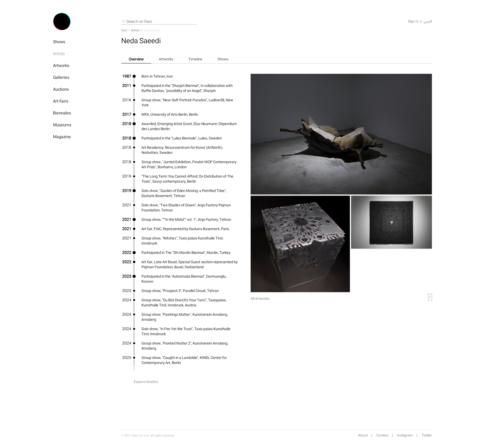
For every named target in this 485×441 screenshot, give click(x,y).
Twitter (427, 435)
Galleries (61, 77)
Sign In (413, 21)
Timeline (195, 59)
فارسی (428, 21)
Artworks (61, 65)
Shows (59, 41)
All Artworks (260, 298)
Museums (62, 124)
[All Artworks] (341, 290)
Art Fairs (60, 101)
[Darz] (62, 21)
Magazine (62, 136)
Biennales (62, 112)
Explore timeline (146, 382)
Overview (136, 59)
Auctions (61, 89)
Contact (382, 435)
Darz (124, 30)
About (363, 435)
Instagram (405, 435)
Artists (59, 53)
